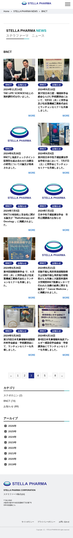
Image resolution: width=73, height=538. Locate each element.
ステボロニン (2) (13, 395)
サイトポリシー (28, 522)
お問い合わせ (64, 522)
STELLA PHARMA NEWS (25, 11)
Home (6, 11)
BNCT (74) (10, 400)
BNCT (8, 85)
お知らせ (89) (11, 406)
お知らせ (22, 85)
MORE (31, 115)
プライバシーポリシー (46, 522)
